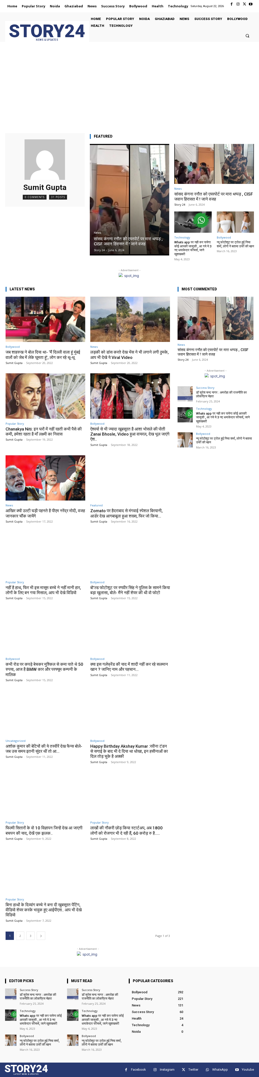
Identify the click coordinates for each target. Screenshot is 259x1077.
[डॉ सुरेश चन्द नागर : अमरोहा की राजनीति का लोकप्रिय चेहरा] (185, 393)
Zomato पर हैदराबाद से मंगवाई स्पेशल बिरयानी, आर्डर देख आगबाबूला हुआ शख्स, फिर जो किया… (126, 513)
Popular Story (15, 423)
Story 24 (179, 204)
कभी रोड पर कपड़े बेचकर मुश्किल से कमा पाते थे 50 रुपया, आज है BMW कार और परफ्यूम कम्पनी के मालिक (44, 669)
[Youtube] (251, 4)
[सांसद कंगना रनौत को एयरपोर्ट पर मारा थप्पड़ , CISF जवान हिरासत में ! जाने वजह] (129, 199)
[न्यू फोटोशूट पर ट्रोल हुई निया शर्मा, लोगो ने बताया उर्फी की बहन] (235, 222)
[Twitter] (244, 4)
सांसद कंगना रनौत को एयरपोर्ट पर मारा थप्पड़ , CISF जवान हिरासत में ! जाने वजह (213, 196)
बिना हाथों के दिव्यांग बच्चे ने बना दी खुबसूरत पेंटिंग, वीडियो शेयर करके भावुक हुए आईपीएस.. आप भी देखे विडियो (44, 910)
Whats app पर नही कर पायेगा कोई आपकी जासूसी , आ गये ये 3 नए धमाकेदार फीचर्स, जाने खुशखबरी (192, 248)
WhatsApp (220, 1069)
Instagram (167, 1069)
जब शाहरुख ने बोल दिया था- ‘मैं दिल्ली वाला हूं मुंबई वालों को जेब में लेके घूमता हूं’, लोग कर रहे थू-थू (43, 355)
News (97, 232)
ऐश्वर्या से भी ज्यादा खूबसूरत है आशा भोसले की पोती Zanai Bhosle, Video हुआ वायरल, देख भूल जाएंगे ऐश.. (129, 434)
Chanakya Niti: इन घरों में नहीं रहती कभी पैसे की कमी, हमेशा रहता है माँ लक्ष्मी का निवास (44, 431)
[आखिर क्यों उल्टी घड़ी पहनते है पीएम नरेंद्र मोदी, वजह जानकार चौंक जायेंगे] (45, 478)
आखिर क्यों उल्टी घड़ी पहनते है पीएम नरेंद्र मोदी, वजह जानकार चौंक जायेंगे (45, 513)
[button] (247, 35)
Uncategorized (16, 740)
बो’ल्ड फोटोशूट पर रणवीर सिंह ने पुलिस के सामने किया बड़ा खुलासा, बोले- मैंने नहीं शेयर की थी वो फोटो (130, 590)
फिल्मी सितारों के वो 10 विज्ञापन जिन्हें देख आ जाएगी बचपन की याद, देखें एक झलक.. (44, 830)
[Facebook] (231, 4)
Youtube (248, 1069)
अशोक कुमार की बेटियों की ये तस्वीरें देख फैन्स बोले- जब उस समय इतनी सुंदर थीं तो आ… (44, 749)
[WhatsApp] (207, 1069)
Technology (182, 237)
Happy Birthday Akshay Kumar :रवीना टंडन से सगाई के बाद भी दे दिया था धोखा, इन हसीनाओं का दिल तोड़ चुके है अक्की (129, 751)
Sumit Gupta (14, 363)
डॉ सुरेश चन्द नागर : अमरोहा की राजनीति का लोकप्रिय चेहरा (221, 394)
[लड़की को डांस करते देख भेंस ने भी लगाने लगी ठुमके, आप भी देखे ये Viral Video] (130, 319)
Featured (96, 505)
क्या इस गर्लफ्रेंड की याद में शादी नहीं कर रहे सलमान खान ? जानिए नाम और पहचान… (129, 667)
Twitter (193, 1069)
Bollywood (224, 237)
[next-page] (41, 936)
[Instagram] (238, 4)
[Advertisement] (129, 92)
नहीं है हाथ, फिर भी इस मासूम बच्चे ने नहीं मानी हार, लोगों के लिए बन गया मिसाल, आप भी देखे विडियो (43, 590)
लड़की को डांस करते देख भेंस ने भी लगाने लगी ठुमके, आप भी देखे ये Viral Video (129, 355)
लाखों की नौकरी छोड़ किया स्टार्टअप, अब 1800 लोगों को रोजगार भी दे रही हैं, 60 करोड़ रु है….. (126, 830)
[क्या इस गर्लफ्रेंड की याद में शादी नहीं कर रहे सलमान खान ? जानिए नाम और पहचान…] (130, 631)
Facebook (138, 1069)
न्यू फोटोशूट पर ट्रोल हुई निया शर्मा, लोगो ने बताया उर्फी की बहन (235, 244)
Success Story (205, 387)
